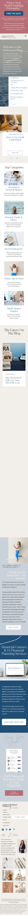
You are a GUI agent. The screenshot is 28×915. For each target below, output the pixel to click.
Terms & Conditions (8, 900)
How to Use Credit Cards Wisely (15, 138)
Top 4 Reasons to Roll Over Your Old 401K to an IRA (14, 381)
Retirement (10, 374)
